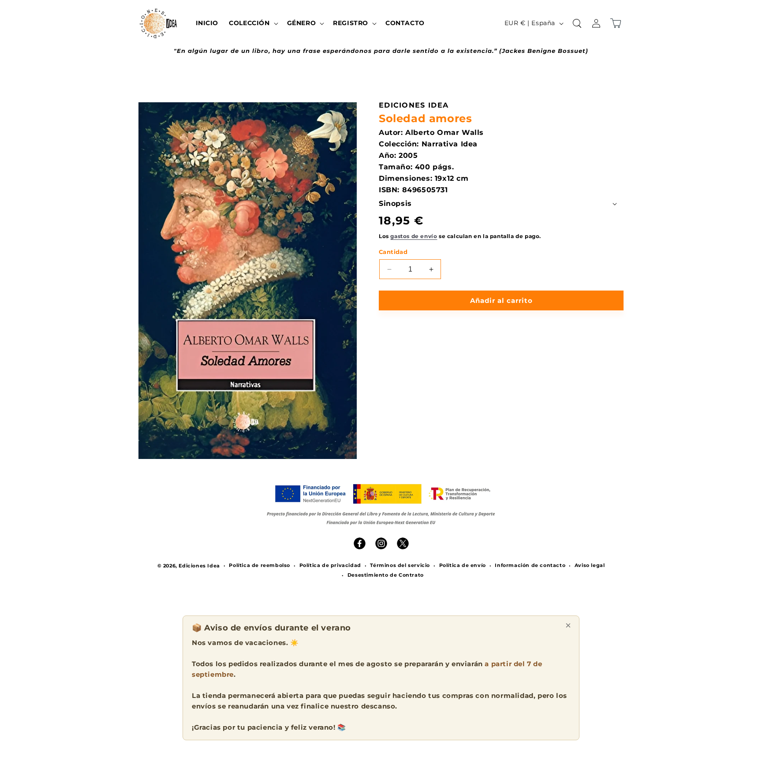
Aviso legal (590, 565)
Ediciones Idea (199, 566)
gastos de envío (413, 236)
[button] (252, 23)
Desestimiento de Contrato (385, 575)
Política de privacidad (330, 565)
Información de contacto (530, 565)
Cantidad (393, 251)
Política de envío (462, 565)
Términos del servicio (400, 565)
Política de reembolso (259, 565)
